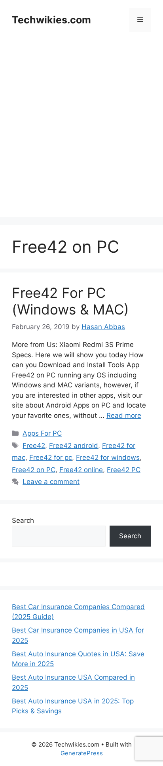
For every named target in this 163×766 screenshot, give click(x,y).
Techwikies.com (51, 20)
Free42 (34, 446)
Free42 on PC (33, 470)
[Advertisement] (81, 135)
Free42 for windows (108, 457)
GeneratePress (82, 753)
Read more (123, 415)
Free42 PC (123, 470)
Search (23, 520)
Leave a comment (51, 482)
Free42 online (81, 470)
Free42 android (73, 446)
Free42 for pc (50, 457)
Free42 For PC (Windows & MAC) (70, 301)
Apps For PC (42, 433)
